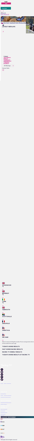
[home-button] (2, 5)
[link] (6, 13)
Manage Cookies (5, 406)
